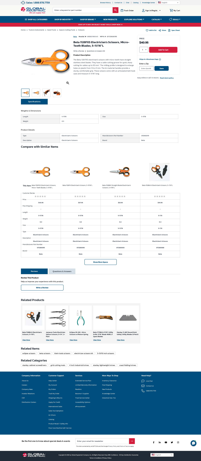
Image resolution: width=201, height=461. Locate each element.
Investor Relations (28, 393)
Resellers (78, 389)
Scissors (81, 29)
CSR (23, 398)
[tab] (34, 101)
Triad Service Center (82, 398)
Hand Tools (51, 29)
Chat (127, 3)
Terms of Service (125, 446)
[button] (168, 2)
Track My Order (54, 393)
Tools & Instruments (36, 29)
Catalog (135, 3)
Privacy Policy (112, 446)
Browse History (105, 3)
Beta (75, 36)
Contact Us (118, 3)
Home (23, 29)
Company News (27, 389)
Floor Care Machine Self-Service (60, 428)
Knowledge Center (148, 3)
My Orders (52, 389)
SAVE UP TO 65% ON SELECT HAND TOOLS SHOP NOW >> (100, 25)
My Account (53, 385)
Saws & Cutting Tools (67, 29)
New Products (107, 389)
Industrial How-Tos (109, 398)
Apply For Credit (54, 402)
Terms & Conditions (96, 458)
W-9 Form (52, 415)
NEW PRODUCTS (110, 19)
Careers (24, 385)
